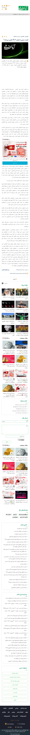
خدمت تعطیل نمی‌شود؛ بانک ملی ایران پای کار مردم (16, 561)
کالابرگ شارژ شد (23, 564)
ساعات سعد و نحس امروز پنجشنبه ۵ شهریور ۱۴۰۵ (16, 648)
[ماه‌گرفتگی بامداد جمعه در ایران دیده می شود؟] (8, 304)
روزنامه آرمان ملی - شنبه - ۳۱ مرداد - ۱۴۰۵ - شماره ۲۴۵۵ (15, 608)
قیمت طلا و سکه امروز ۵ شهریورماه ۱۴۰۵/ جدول (16, 569)
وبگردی (4, 712)
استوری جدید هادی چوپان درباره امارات (22, 310)
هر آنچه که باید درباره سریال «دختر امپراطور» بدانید (16, 598)
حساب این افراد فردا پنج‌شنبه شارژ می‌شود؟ (18, 579)
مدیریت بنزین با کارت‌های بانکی (21, 408)
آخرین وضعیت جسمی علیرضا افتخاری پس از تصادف (16, 625)
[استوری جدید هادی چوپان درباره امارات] (22, 304)
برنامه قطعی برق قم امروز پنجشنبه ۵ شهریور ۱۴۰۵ (16, 572)
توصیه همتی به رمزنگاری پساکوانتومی (19, 587)
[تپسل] (3, 139)
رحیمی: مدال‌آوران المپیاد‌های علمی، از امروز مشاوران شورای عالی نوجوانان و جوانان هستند (16, 641)
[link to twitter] (4, 5)
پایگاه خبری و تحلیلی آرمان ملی (8, 730)
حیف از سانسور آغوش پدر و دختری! (22, 298)
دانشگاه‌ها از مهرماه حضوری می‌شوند (8, 322)
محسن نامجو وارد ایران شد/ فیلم (8, 334)
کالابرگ (15, 700)
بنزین (14, 279)
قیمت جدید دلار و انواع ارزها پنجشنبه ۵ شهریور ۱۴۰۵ (16, 539)
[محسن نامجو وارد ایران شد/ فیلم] (8, 328)
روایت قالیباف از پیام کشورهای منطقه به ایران (17, 645)
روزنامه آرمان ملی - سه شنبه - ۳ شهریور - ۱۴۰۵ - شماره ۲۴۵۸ (15, 622)
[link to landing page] (23, 8)
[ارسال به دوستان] (4, 36)
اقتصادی (26, 36)
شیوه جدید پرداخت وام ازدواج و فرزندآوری (18, 536)
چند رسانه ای (24, 708)
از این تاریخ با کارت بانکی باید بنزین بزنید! (19, 410)
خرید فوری (15, 163)
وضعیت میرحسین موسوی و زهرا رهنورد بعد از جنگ (16, 638)
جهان (26, 712)
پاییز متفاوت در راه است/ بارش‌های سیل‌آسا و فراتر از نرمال (22, 334)
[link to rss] (2, 5)
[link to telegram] (8, 5)
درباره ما (12, 720)
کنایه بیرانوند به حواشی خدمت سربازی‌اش (23, 322)
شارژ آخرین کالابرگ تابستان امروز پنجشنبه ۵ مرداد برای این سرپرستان (15, 576)
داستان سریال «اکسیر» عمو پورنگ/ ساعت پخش (17, 615)
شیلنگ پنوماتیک (15, 673)
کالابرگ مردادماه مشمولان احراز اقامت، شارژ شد (17, 542)
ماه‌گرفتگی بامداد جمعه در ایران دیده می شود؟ (8, 310)
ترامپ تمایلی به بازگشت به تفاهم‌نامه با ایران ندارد (18, 14)
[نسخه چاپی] (2, 36)
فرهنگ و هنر (20, 712)
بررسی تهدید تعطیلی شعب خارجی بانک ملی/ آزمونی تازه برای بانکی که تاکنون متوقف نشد (15, 545)
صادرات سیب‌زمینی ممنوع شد (20, 534)
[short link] (6, 36)
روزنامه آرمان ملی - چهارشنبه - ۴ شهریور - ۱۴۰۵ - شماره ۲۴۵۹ (15, 634)
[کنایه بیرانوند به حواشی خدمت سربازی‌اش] (22, 316)
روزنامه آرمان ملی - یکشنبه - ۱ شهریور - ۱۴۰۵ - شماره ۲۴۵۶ (16, 604)
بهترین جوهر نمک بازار (15, 681)
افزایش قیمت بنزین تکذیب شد (21, 413)
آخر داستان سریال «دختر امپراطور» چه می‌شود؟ (17, 601)
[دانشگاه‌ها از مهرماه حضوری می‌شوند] (8, 316)
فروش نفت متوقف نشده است (20, 531)
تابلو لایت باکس (15, 685)
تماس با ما (17, 720)
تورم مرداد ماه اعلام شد (22, 528)
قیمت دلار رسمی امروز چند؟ (21, 554)
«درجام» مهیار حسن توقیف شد (20, 658)
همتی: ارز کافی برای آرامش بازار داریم (19, 567)
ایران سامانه (12, 734)
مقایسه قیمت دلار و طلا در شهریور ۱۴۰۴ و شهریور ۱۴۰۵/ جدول (15, 629)
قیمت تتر (15, 692)
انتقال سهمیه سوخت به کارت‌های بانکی (20, 406)
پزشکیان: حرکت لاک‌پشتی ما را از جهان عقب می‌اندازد (16, 656)
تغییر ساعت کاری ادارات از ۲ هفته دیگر (19, 653)
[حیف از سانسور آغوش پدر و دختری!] (22, 292)
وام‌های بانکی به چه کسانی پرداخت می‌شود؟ (17, 582)
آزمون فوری (15, 688)
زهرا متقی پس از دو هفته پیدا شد (8, 298)
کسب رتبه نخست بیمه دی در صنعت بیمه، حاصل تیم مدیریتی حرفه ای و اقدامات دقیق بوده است (15, 558)
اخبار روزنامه (15, 716)
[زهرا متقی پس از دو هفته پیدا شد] (8, 292)
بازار (9, 712)
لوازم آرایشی (15, 696)
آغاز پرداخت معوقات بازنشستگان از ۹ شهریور (17, 661)
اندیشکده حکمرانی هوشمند (15, 677)
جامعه (4, 708)
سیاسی (16, 708)
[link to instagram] (6, 5)
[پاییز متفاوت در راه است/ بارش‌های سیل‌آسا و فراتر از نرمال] (22, 328)
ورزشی (13, 712)
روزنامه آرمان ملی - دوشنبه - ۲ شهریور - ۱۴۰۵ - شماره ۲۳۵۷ (16, 612)
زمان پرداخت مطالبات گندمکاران (20, 585)
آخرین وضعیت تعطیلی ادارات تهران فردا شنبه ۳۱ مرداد (15, 618)
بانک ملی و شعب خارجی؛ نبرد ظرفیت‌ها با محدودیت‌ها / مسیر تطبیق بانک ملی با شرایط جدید (15, 550)
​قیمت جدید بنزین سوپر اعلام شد (21, 404)
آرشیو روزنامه (23, 716)
